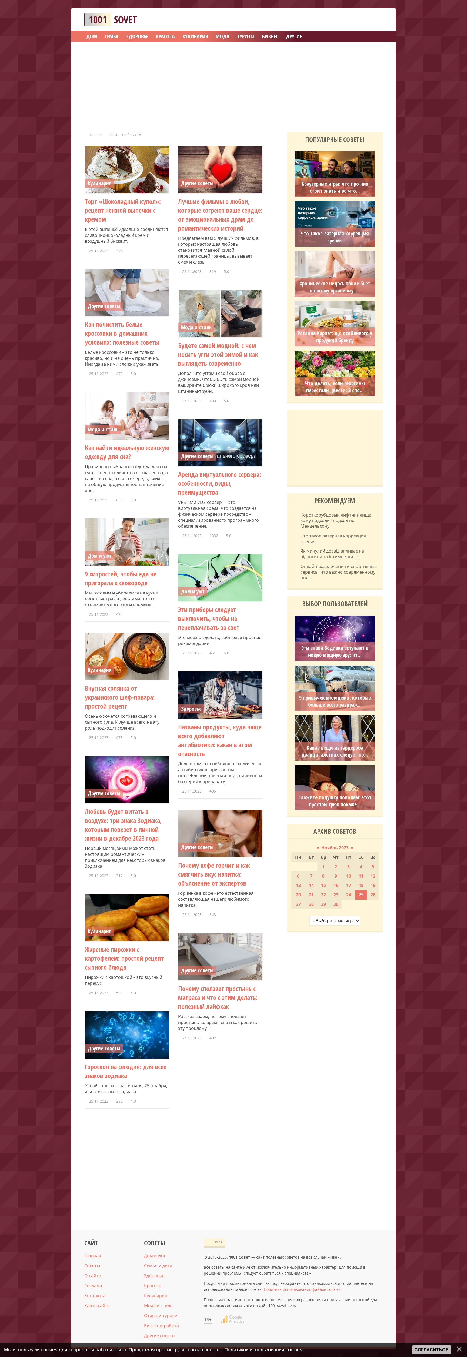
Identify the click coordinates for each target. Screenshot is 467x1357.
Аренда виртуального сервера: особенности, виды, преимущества (219, 483)
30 (335, 904)
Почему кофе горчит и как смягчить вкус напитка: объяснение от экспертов (214, 874)
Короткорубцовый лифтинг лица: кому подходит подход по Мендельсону (336, 520)
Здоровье (191, 708)
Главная (96, 134)
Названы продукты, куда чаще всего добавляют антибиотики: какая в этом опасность (220, 740)
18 (361, 885)
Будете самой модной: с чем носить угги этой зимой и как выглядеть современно (218, 354)
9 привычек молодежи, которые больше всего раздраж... (335, 701)
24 (348, 895)
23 (335, 895)
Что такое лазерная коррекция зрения (335, 237)
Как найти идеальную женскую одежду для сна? (127, 452)
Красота (152, 1286)
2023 (113, 134)
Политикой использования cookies (263, 1349)
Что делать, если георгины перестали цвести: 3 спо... (335, 387)
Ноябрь (127, 134)
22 (323, 895)
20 (298, 895)
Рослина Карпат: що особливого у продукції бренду (335, 337)
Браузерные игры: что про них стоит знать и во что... (335, 187)
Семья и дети (158, 1266)
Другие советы (197, 183)
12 (373, 876)
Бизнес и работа (161, 1326)
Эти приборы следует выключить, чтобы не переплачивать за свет (208, 618)
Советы (92, 1266)
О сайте (92, 1276)
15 (323, 885)
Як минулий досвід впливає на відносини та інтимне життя (332, 554)
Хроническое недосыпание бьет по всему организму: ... (335, 287)
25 (361, 895)
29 (323, 904)
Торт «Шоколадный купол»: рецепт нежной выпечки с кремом (123, 210)
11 (361, 876)
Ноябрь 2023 (335, 848)
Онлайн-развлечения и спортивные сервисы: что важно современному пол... (339, 572)
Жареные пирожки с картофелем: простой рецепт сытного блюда (124, 958)
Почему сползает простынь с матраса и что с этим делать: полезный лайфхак (218, 997)
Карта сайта (97, 1306)
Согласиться (432, 1350)
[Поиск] (359, 20)
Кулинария (100, 183)
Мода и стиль (196, 327)
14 (311, 885)
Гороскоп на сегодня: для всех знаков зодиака (125, 1071)
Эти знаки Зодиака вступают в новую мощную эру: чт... (335, 651)
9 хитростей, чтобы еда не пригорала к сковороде (120, 578)
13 (298, 885)
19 (373, 885)
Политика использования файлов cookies (302, 1289)
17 (348, 885)
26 (373, 895)
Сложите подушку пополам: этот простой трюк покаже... (334, 801)
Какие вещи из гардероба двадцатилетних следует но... (335, 751)
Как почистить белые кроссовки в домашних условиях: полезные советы (122, 333)
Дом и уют (99, 555)
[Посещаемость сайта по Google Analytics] (232, 1319)
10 (348, 876)
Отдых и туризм (161, 1316)
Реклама (93, 1286)
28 (311, 904)
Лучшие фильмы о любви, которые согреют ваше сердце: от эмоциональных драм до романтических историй (220, 214)
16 (335, 885)
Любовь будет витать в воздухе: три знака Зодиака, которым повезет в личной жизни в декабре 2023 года (123, 825)
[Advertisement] (233, 85)
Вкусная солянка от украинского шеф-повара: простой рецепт (120, 697)
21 (311, 895)
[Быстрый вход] (375, 20)
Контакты (94, 1296)
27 (298, 904)
